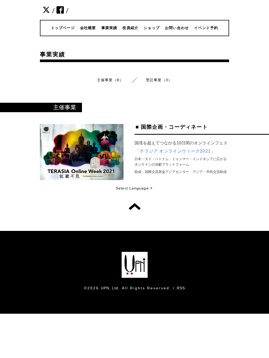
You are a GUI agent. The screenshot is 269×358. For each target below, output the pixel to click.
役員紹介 (130, 28)
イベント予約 (206, 28)
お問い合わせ (177, 28)
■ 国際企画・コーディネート (172, 127)
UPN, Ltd (109, 288)
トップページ (63, 28)
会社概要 (88, 28)
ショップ (152, 28)
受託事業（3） (159, 80)
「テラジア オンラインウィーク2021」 (175, 151)
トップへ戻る (135, 206)
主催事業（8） (110, 80)
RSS (181, 288)
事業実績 (109, 28)
